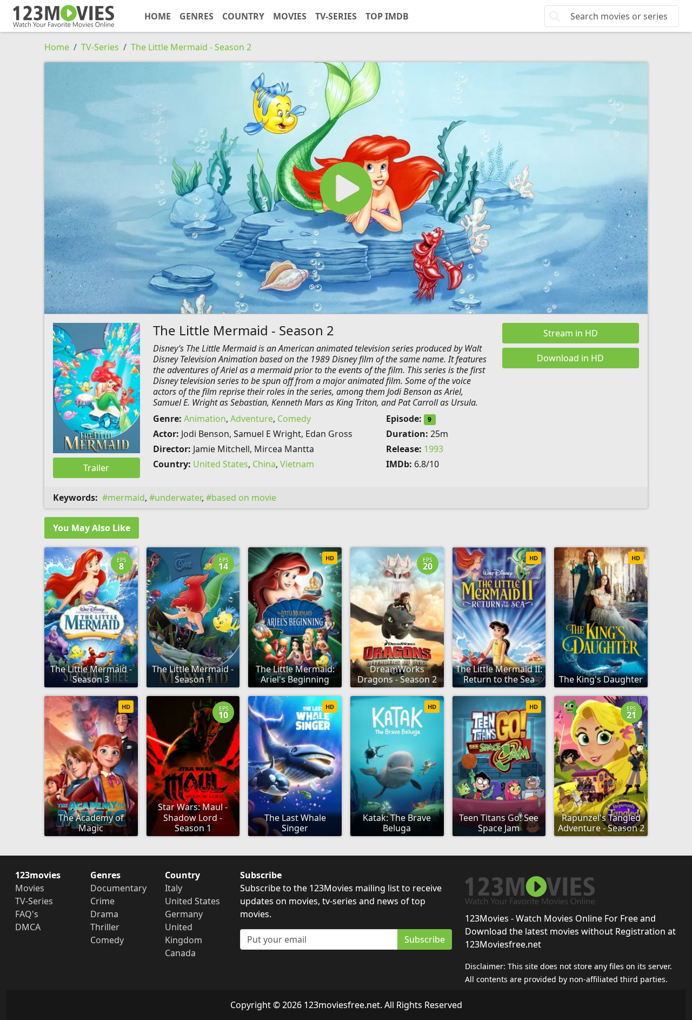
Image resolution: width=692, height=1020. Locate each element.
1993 (433, 449)
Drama (104, 914)
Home (157, 16)
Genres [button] (196, 16)
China (264, 464)
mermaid (126, 498)
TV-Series (336, 16)
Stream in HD (570, 333)
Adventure (251, 419)
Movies (290, 16)
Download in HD (570, 358)
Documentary (118, 888)
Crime (102, 901)
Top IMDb (387, 16)
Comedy (294, 419)
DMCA (28, 927)
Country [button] (243, 16)
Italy (173, 888)
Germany (184, 914)
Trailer (96, 468)
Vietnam (297, 464)
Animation (205, 419)
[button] (346, 188)
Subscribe (424, 939)
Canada (180, 953)
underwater (178, 498)
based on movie (243, 498)
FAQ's (26, 914)
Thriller (104, 927)
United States (220, 464)
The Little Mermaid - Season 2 (191, 47)
